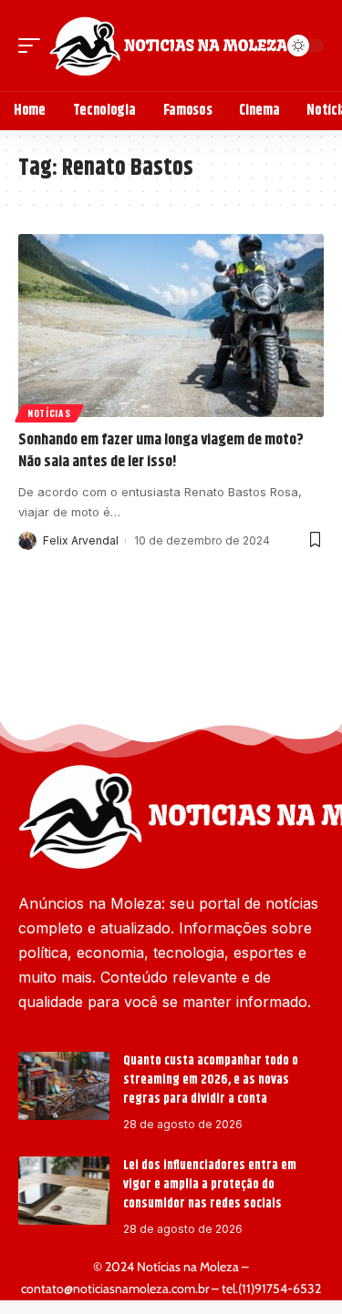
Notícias (49, 413)
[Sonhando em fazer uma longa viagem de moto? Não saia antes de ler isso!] (171, 325)
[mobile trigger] (33, 45)
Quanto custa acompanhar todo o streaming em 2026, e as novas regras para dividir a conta (210, 1080)
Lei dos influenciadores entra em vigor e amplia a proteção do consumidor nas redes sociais (209, 1185)
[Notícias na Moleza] (168, 45)
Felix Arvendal (81, 540)
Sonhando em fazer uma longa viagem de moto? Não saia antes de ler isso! (161, 451)
